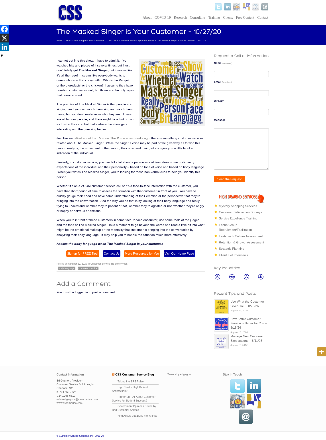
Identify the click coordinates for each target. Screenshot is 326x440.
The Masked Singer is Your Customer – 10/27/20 (91, 40)
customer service (88, 268)
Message (220, 120)
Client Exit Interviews (233, 255)
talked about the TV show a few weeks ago (111, 138)
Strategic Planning (231, 248)
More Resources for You (142, 253)
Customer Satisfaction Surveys (240, 212)
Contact (262, 17)
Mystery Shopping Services (238, 206)
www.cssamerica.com (69, 403)
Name (223, 63)
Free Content (245, 17)
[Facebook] (4, 29)
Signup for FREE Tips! (82, 253)
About (147, 17)
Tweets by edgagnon (179, 374)
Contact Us (111, 253)
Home (60, 40)
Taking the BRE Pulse (131, 381)
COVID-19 (163, 17)
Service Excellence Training (238, 218)
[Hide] (2, 55)
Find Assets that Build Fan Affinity (137, 415)
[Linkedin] (4, 46)
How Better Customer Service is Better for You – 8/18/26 (248, 323)
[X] (4, 38)
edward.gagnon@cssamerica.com (77, 399)
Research (180, 17)
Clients (228, 17)
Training (214, 17)
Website (219, 101)
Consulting (197, 17)
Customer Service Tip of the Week (136, 40)
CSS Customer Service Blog (134, 374)
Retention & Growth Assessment (241, 242)
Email (223, 82)
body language (66, 268)
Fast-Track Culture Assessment (241, 236)
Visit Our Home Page (179, 253)
